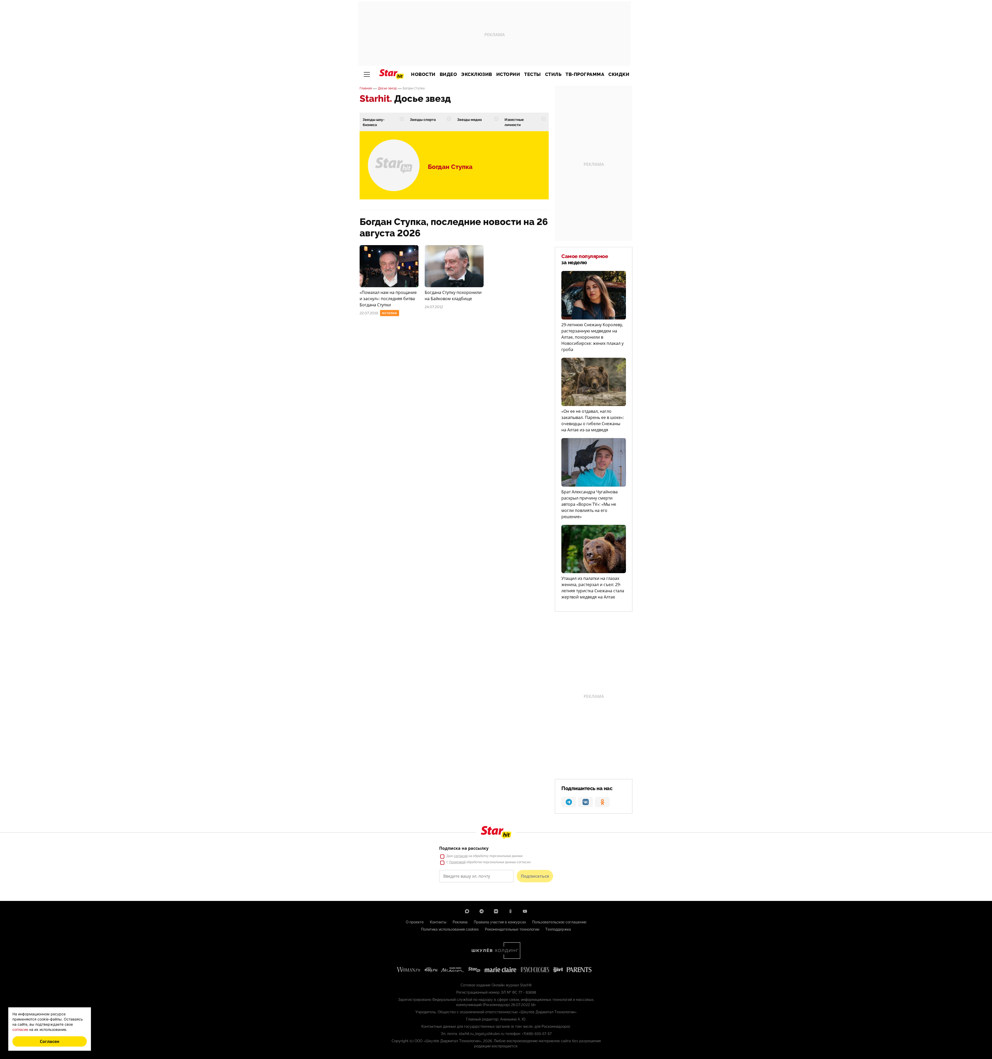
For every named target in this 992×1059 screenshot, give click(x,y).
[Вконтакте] (496, 911)
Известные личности (514, 122)
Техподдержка (558, 929)
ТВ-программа (584, 74)
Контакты (438, 922)
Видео (448, 74)
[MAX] (467, 911)
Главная (366, 88)
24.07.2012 (434, 307)
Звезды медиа (469, 120)
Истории (508, 74)
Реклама (460, 922)
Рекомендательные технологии (512, 929)
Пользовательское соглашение (559, 922)
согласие (461, 856)
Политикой (457, 862)
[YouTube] (525, 911)
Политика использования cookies (450, 929)
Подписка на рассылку (464, 848)
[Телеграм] (481, 911)
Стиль (553, 74)
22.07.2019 (369, 313)
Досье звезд (387, 88)
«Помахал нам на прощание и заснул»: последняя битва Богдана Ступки (388, 299)
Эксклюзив (476, 74)
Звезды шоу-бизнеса (374, 122)
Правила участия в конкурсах (500, 922)
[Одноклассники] (510, 911)
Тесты (532, 74)
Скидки (618, 74)
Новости (423, 74)
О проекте (415, 922)
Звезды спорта (423, 120)
